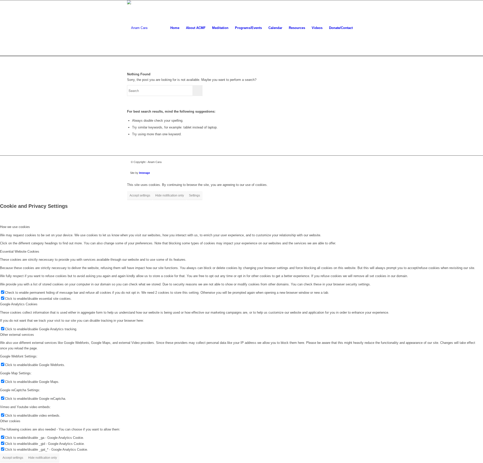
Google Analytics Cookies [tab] (18, 304)
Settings (194, 195)
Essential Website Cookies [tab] (19, 251)
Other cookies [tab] (10, 421)
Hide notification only (169, 195)
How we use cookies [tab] (15, 227)
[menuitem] (175, 28)
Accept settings (140, 195)
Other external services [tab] (17, 335)
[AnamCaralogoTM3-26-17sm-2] (137, 28)
